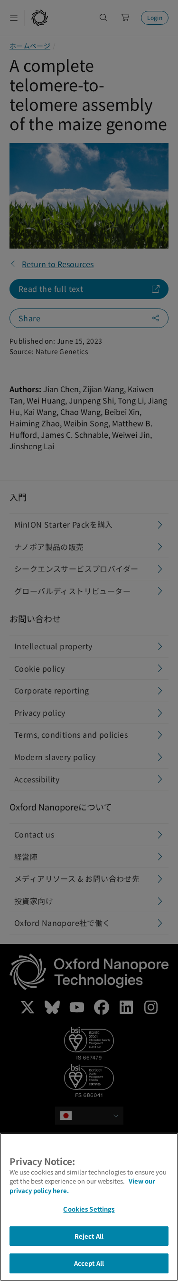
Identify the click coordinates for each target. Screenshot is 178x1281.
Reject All (89, 1236)
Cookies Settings (88, 1209)
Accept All (89, 1263)
